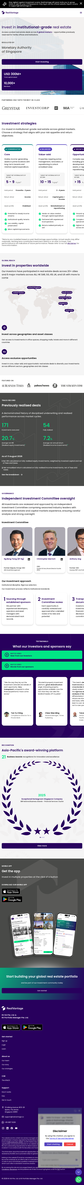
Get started (42, 991)
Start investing (42, 62)
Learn (4, 1049)
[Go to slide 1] (40, 837)
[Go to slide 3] (43, 837)
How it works (6, 1092)
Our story (5, 1065)
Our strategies (7, 1069)
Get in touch (6, 1100)
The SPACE (6, 1080)
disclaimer (71, 243)
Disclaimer (13, 1169)
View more (42, 845)
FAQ (3, 1096)
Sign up (4, 1041)
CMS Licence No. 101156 (15, 1142)
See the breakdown (10, 474)
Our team (5, 1060)
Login (4, 1045)
